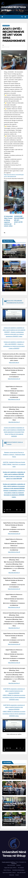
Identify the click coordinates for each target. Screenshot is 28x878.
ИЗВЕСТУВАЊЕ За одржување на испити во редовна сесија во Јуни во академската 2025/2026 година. (14, 697)
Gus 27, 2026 (8, 792)
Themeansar (13, 863)
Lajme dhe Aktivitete (21, 872)
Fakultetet (18, 865)
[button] (22, 16)
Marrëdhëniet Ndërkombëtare (18, 870)
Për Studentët (21, 867)
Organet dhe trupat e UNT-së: (10, 867)
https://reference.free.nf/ (14, 399)
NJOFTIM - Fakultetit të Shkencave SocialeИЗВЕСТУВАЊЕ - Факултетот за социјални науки (14, 464)
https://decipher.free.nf (14, 422)
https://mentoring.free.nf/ (14, 378)
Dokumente (11, 874)
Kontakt (17, 874)
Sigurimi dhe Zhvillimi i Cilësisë (9, 872)
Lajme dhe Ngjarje (8, 770)
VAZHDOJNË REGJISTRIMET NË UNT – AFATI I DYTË (19, 219)
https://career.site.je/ (14, 362)
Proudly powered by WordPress (8, 862)
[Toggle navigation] (25, 17)
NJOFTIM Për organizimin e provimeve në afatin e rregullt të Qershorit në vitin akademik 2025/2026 (14, 691)
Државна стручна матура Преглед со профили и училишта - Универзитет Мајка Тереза (14, 454)
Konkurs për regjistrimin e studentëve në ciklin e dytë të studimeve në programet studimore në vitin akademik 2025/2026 (14, 486)
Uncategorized (6, 25)
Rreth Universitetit (11, 865)
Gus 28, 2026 (8, 777)
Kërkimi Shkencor (7, 870)
